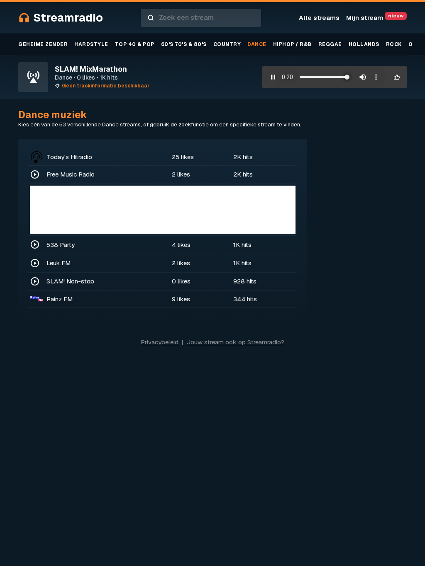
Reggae (330, 44)
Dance (256, 44)
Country (227, 44)
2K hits (243, 157)
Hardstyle (91, 44)
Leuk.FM (58, 263)
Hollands (364, 44)
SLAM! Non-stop (70, 281)
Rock (394, 44)
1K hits (242, 245)
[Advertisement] (163, 210)
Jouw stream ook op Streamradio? (235, 342)
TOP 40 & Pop (134, 44)
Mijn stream (374, 18)
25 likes (183, 157)
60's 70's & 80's (184, 44)
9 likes (181, 299)
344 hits (245, 299)
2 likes (181, 174)
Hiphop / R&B (292, 44)
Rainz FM (59, 299)
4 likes (181, 245)
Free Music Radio (70, 174)
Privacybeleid (159, 342)
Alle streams (319, 18)
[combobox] (201, 18)
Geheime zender (43, 44)
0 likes (181, 281)
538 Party (60, 245)
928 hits (244, 281)
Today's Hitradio (69, 157)
